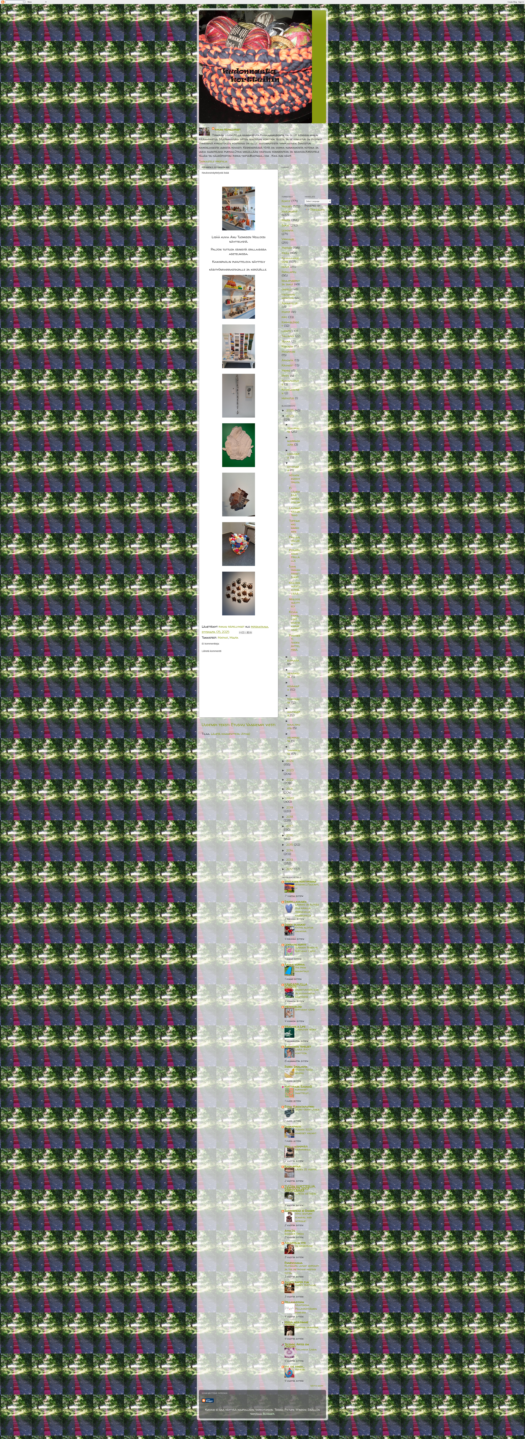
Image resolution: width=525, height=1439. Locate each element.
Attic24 (290, 1231)
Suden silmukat (295, 924)
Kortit (286, 201)
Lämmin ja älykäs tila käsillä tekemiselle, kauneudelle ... (307, 910)
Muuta (234, 637)
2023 (290, 770)
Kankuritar (293, 1166)
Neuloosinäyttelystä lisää (294, 588)
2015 (290, 845)
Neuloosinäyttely (294, 602)
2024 (290, 761)
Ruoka (286, 341)
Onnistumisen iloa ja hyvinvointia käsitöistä (307, 993)
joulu (285, 253)
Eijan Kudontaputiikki (299, 1106)
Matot (286, 312)
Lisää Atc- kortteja (302, 1051)
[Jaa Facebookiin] (248, 632)
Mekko (286, 370)
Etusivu (238, 724)
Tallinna (288, 336)
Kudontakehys (290, 382)
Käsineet (288, 365)
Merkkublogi (293, 1006)
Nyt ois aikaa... (295, 1366)
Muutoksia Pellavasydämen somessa (306, 1308)
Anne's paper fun (297, 1282)
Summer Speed (294, 1234)
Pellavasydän (294, 1302)
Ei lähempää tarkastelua (294, 495)
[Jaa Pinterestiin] (250, 632)
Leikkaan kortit (295, 944)
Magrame (288, 351)
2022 (289, 780)
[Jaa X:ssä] (245, 632)
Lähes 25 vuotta (306, 1169)
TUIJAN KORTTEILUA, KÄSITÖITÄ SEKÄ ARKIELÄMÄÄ (300, 1188)
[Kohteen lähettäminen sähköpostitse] (240, 632)
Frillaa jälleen (294, 540)
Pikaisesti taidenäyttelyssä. (294, 642)
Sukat (286, 225)
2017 (289, 826)
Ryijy (285, 376)
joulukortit (290, 211)
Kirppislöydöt (290, 324)
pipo (284, 317)
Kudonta (287, 346)
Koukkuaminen (290, 391)
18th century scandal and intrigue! (303, 1217)
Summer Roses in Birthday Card (306, 949)
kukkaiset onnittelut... (302, 1091)
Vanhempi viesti (260, 724)
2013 (289, 860)
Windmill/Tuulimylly (307, 886)
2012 (290, 869)
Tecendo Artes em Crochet (297, 1345)
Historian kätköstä (288, 296)
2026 (290, 410)
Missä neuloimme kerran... (296, 1323)
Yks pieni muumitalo (302, 969)
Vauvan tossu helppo (304, 1071)
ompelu (286, 289)
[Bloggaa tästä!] (243, 632)
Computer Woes (305, 1029)
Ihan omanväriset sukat (294, 571)
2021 (289, 789)
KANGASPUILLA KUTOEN (296, 985)
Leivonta (287, 230)
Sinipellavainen (296, 901)
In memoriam (304, 1246)
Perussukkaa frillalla (294, 555)
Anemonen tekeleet (298, 1046)
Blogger (268, 1414)
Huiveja (300, 1369)
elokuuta (293, 660)
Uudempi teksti (216, 724)
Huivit (285, 267)
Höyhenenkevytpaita (294, 478)
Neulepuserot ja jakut (291, 282)
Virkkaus (288, 239)
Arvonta (288, 360)
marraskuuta (293, 443)
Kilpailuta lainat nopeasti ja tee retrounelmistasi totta (302, 1269)
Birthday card (305, 1009)
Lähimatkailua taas (294, 511)
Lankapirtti (293, 1126)
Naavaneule (303, 1149)
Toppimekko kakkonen (294, 526)
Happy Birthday (306, 1285)
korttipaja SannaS (298, 1086)
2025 (290, 416)
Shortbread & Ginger (299, 1211)
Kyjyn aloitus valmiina (304, 929)
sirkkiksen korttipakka (300, 881)
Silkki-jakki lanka (307, 1109)
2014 (289, 850)
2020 (290, 798)
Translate (317, 210)
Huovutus (288, 398)
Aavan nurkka (295, 964)
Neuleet (287, 206)
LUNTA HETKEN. (306, 1193)
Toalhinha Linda (306, 1349)
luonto (286, 331)
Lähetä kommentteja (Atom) (230, 734)
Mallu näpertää (296, 1146)
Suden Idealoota (296, 1067)
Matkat (223, 637)
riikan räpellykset (228, 129)
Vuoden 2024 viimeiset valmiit (305, 1131)
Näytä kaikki (316, 1385)
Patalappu (289, 272)
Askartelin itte (295, 1243)
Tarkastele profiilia (213, 161)
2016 (289, 835)
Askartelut (289, 303)
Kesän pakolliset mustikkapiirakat (294, 621)
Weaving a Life (295, 1026)
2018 (289, 817)
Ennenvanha (294, 1263)
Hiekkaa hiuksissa (306, 1327)
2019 (289, 807)
